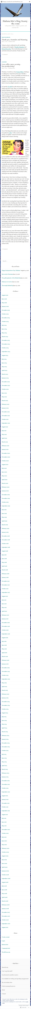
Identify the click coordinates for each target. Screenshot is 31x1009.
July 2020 (4, 468)
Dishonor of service (7, 282)
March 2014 (5, 732)
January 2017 (5, 619)
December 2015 (6, 668)
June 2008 (4, 890)
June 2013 (4, 758)
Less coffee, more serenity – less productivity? (11, 65)
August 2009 (5, 856)
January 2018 (5, 577)
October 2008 (5, 875)
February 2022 (5, 404)
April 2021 (4, 438)
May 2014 (4, 724)
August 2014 (5, 713)
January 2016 (5, 664)
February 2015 (5, 694)
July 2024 (4, 325)
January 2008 (5, 908)
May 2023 (4, 367)
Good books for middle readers (10, 975)
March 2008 (5, 901)
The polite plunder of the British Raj (11, 278)
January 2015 (5, 698)
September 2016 (6, 634)
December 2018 (6, 536)
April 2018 (4, 566)
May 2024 (4, 333)
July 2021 (4, 431)
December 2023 (6, 340)
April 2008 (4, 897)
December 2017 (6, 581)
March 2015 (5, 690)
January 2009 (5, 871)
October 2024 (5, 321)
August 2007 (5, 927)
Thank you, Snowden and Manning (14, 40)
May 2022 (4, 397)
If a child (10, 87)
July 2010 (4, 837)
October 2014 (5, 709)
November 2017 (6, 585)
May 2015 (4, 683)
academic (4, 62)
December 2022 (6, 382)
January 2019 (5, 532)
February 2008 (5, 905)
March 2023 (5, 374)
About (3, 990)
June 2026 (4, 299)
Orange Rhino (20, 72)
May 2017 (4, 607)
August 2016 (5, 638)
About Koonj (5, 967)
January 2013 (5, 777)
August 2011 (5, 814)
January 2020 (5, 491)
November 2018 (6, 540)
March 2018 (5, 570)
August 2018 (5, 551)
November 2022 (6, 385)
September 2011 (6, 811)
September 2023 (6, 351)
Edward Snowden (6, 49)
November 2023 (6, 344)
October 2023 (5, 348)
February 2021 (5, 446)
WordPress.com (6, 952)
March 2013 (5, 769)
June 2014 (4, 720)
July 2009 (4, 860)
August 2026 (5, 295)
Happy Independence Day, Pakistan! (11, 270)
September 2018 (6, 547)
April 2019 (4, 521)
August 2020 (5, 464)
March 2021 (5, 442)
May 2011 (4, 826)
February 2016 (5, 660)
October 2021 (5, 419)
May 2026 (4, 303)
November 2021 (6, 416)
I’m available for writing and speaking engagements (15, 979)
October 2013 (5, 750)
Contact (4, 994)
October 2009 (5, 852)
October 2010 (5, 833)
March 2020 (5, 483)
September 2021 (6, 423)
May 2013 (4, 762)
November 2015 (6, 671)
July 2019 (4, 510)
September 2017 (6, 592)
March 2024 (5, 336)
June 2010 (4, 841)
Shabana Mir (11, 41)
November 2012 (6, 784)
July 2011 (4, 818)
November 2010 (6, 829)
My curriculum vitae (7, 982)
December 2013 (6, 743)
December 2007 (6, 912)
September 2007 (6, 924)
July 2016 (4, 641)
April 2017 (4, 611)
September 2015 (6, 679)
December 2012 (6, 781)
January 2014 (5, 739)
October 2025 (5, 314)
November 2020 (6, 457)
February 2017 (5, 615)
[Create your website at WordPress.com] (15, 1)
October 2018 (5, 543)
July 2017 (4, 600)
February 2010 (5, 848)
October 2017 (5, 589)
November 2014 (6, 705)
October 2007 (5, 920)
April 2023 (4, 370)
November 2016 (6, 626)
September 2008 (6, 878)
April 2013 (4, 765)
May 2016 (4, 649)
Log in (3, 941)
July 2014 (4, 717)
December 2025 (6, 310)
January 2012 (5, 799)
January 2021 (5, 449)
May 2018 (4, 562)
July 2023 (4, 359)
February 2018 (5, 574)
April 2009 (4, 867)
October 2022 (5, 389)
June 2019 (4, 513)
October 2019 (5, 502)
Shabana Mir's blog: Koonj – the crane (15, 22)
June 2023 (4, 363)
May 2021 (4, 434)
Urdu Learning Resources (8, 986)
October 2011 (5, 807)
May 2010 (4, 845)
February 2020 (5, 487)
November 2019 (6, 498)
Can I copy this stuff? (7, 971)
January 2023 (5, 378)
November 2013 (6, 747)
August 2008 (5, 882)
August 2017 (5, 596)
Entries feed (5, 944)
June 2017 (4, 604)
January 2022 (5, 408)
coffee (10, 133)
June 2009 (4, 863)
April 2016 (4, 653)
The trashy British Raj (7, 285)
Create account (5, 937)
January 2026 (5, 306)
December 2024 (6, 318)
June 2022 (4, 393)
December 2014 (6, 702)
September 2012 (6, 792)
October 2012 (5, 788)
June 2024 (4, 329)
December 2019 (6, 495)
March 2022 (5, 400)
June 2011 (4, 822)
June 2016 (4, 645)
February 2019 (5, 528)
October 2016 (5, 630)
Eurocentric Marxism (7, 274)
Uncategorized (6, 37)
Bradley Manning (19, 47)
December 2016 (6, 622)
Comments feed (6, 948)
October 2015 (5, 675)
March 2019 (5, 525)
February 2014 (5, 735)
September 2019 (6, 506)
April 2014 (4, 728)
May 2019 (4, 517)
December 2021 (6, 412)
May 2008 (4, 893)
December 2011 (5, 803)
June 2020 (4, 472)
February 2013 (5, 773)
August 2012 (5, 796)
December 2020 (6, 453)
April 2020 (4, 479)
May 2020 (4, 476)
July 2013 (4, 754)
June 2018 (4, 559)
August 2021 (5, 427)
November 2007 (6, 916)
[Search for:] (15, 261)
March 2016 (5, 656)
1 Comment (5, 54)
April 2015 (4, 686)
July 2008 (4, 886)
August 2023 (5, 355)
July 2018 (4, 555)
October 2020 (5, 461)
